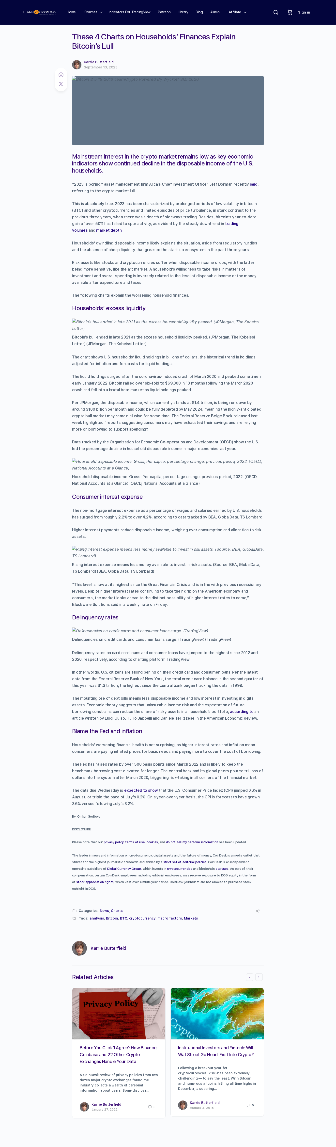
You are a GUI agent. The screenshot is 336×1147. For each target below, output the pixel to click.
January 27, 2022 (105, 1109)
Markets (191, 918)
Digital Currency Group (124, 869)
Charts (117, 911)
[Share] (258, 911)
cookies (152, 842)
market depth (109, 230)
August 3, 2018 (202, 1108)
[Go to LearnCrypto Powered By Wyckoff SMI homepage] (39, 11)
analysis (97, 918)
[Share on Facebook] (61, 75)
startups (222, 869)
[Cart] (290, 12)
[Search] (276, 12)
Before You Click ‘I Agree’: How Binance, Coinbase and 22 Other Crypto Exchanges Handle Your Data (118, 1054)
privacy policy (113, 842)
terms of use (135, 842)
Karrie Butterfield (99, 62)
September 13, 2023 (101, 67)
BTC (123, 918)
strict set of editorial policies (184, 862)
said (254, 184)
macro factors (169, 918)
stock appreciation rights (94, 882)
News (104, 911)
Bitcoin (112, 918)
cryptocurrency (142, 918)
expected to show (141, 790)
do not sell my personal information (192, 842)
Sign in (304, 12)
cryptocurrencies (179, 869)
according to (241, 711)
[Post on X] (61, 84)
